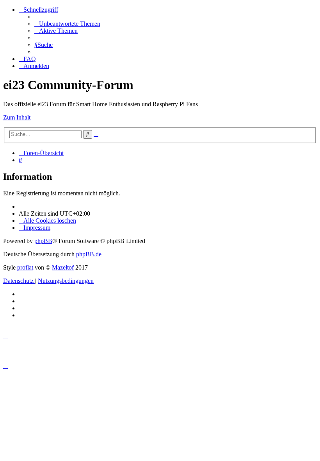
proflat (25, 267)
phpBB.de (88, 254)
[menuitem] (67, 23)
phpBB (43, 241)
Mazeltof (63, 267)
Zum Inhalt (16, 117)
